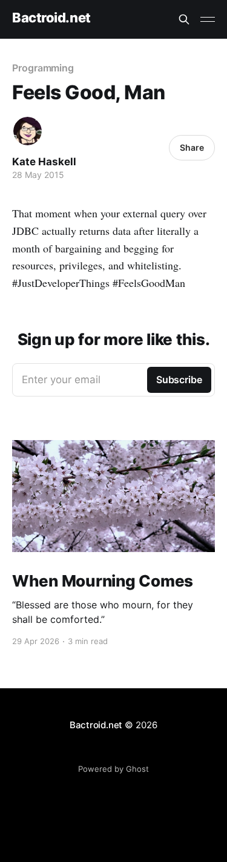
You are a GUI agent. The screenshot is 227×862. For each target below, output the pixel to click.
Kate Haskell (44, 162)
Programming (43, 68)
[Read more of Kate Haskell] (27, 131)
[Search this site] (184, 19)
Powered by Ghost (113, 769)
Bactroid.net (51, 18)
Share (192, 147)
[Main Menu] (208, 19)
